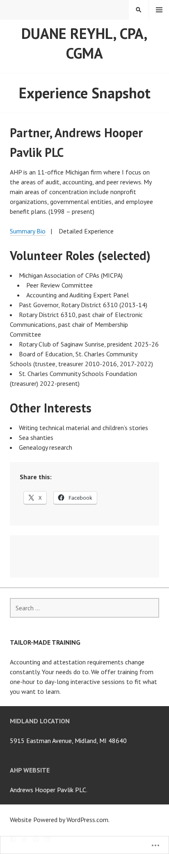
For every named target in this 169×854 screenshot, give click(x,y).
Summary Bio (28, 231)
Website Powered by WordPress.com (59, 819)
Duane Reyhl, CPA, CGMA (84, 43)
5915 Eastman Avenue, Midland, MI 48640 (68, 740)
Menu (159, 10)
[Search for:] (84, 608)
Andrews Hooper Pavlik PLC (48, 790)
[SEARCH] (138, 10)
